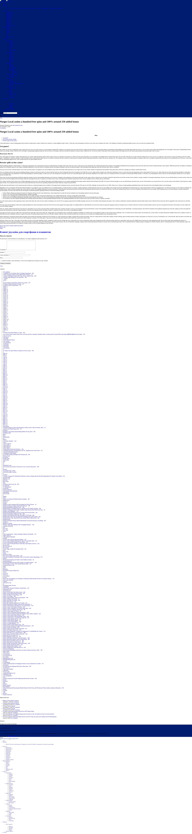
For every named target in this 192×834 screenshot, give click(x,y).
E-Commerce (9, 91)
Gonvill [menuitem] (10, 810)
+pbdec (5, 280)
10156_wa (5, 297)
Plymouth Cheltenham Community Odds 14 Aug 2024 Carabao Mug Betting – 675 (22, 557)
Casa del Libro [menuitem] (12, 807)
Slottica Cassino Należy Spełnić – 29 (11, 620)
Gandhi (11, 79)
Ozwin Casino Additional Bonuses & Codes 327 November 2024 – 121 (20, 541)
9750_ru (5, 412)
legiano (4, 496)
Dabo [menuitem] (10, 814)
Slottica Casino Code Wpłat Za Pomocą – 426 (14, 607)
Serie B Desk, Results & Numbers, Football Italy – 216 (16, 588)
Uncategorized (6, 662)
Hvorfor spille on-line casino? (10, 140)
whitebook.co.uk (7, 674)
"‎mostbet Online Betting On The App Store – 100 (15, 277)
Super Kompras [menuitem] (12, 781)
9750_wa (5, 414)
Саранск (5, 690)
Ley (10, 51)
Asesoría (8, 24)
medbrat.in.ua (6, 500)
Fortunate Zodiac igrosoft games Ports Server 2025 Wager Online (18, 711)
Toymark (8, 31)
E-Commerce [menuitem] (8, 816)
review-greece (6, 576)
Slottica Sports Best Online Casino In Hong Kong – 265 (16, 639)
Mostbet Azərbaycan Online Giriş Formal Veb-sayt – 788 (16, 505)
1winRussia (6, 344)
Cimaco (11, 62)
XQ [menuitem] (6, 768)
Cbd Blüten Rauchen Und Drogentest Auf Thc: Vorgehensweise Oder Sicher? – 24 (22, 450)
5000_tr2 (5, 353)
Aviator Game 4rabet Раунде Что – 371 (12, 429)
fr (3, 473)
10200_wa (5, 299)
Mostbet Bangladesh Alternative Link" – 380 (13, 507)
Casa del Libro (12, 82)
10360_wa (5, 301)
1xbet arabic (6, 345)
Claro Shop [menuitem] (11, 820)
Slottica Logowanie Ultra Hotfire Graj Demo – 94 (15, 628)
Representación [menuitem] (9, 748)
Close (1, 266)
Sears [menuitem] (10, 786)
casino (4, 442)
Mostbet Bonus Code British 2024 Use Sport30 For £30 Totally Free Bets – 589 (22, 508)
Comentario (3, 249)
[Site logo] (3, 1)
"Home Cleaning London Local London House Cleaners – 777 (18, 274)
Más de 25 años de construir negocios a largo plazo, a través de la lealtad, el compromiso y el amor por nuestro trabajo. (34, 8)
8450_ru (5, 367)
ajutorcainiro (6, 426)
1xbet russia (6, 346)
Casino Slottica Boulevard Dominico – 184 (13, 449)
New (4, 527)
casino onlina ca (7, 445)
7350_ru (5, 360)
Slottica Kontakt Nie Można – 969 (11, 627)
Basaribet (5, 430)
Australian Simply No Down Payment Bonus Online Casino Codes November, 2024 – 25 (24, 427)
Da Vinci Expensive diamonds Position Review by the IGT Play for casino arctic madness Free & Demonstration (29, 716)
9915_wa (5, 425)
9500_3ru (5, 404)
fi (3, 468)
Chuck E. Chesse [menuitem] (12, 801)
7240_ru (5, 357)
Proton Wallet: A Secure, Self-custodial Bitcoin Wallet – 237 (17, 563)
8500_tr (5, 369)
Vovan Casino (6, 671)
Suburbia (11, 56)
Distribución (9, 12)
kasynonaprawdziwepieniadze (10, 491)
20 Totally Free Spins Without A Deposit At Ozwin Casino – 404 (18, 350)
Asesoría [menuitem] (7, 758)
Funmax (8, 32)
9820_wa (5, 419)
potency (5, 558)
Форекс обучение (7, 694)
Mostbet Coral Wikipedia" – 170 (10, 511)
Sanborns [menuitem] (11, 788)
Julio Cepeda (12, 67)
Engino (7, 37)
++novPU (5, 278)
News (4, 531)
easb (4, 461)
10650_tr (5, 317)
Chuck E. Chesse (13, 75)
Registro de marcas (10, 25)
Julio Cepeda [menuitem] (11, 796)
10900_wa (5, 324)
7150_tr (5, 356)
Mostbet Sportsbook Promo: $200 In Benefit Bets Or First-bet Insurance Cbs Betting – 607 (24, 520)
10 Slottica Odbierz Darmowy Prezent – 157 (13, 284)
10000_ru (5, 286)
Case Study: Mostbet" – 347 (9, 441)
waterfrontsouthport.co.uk (9, 673)
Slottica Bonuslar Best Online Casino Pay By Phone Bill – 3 (17, 604)
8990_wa (5, 379)
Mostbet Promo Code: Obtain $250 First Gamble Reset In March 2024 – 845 (21, 518)
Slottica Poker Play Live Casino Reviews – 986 (14, 632)
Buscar (1, 113)
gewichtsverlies (6, 477)
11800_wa (5, 328)
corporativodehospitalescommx (10, 451)
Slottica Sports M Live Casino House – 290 (13, 642)
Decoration (5, 457)
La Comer (11, 46)
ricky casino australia (8, 580)
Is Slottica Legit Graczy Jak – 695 (11, 484)
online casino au (7, 535)
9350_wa (5, 396)
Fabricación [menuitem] (8, 753)
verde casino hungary (8, 669)
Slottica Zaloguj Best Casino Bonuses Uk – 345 (14, 647)
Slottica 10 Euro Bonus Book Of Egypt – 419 (14, 593)
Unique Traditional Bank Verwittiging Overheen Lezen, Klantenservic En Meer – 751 (23, 663)
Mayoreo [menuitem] (11, 826)
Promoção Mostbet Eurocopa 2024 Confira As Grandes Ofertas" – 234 (20, 562)
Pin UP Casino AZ (7, 546)
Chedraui (11, 43)
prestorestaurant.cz (7, 561)
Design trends (6, 458)
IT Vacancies (6, 485)
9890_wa (5, 422)
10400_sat (5, 303)
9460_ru (5, 402)
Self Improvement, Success (9, 585)
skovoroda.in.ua (7, 590)
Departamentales (10, 52)
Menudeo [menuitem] (11, 827)
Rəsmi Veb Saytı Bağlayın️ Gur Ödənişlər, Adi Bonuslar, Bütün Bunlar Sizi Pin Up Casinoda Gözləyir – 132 (28, 578)
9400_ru (5, 399)
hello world (5, 481)
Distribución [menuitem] (8, 747)
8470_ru (5, 368)
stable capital (6, 651)
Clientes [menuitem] (4, 771)
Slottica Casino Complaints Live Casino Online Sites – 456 (17, 608)
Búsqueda (8, 20)
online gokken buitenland (9, 536)
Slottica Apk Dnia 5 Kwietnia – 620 (11, 600)
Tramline (5, 661)
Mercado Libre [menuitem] (12, 818)
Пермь (4, 689)
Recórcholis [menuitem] (11, 802)
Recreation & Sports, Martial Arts (11, 570)
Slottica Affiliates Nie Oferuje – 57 (11, 599)
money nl (5, 501)
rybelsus (5, 581)
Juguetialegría (12, 68)
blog (1, 118)
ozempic (5, 538)
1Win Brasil (6, 337)
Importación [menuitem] (8, 750)
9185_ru (5, 388)
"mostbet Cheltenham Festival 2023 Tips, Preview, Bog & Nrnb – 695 (19, 276)
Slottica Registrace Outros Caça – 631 (12, 636)
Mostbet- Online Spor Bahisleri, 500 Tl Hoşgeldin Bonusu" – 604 (18, 524)
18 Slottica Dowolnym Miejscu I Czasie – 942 (14, 332)
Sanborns (11, 58)
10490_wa (5, 309)
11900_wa (5, 330)
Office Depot (12, 87)
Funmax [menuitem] (7, 765)
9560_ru (5, 406)
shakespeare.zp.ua (7, 589)
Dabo (10, 90)
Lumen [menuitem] (10, 813)
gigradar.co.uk (6, 478)
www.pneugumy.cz (7, 675)
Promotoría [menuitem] (8, 757)
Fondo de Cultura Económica (16, 83)
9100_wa (5, 385)
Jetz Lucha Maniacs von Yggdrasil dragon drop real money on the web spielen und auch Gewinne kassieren (28, 714)
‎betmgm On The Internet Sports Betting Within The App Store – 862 (19, 431)
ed (3, 462)
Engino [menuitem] (7, 770)
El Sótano (14, 71)
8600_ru (5, 371)
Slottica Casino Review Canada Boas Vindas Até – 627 (16, 617)
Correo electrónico (5, 255)
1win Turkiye (6, 341)
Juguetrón (11, 64)
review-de (5, 573)
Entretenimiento (10, 74)
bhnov (4, 434)
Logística (8, 21)
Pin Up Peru (6, 547)
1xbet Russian (6, 348)
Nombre (2, 252)
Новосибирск (6, 686)
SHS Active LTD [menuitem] (9, 769)
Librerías (8, 78)
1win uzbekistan (7, 342)
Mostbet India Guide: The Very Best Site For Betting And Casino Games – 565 (21, 516)
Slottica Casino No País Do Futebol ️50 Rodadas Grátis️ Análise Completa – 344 (22, 613)
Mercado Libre (12, 94)
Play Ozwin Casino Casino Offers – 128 (12, 555)
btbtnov (5, 439)
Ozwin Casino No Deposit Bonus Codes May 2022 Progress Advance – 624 (21, 543)
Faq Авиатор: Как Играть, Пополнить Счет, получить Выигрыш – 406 (21, 466)
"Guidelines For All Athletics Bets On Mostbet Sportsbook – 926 (18, 273)
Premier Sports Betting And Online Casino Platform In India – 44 (18, 559)
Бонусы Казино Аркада (9, 706)
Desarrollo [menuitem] (8, 752)
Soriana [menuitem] (10, 776)
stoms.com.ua (6, 652)
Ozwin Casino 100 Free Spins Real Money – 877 (14, 539)
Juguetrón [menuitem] (11, 794)
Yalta (4, 677)
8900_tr (5, 376)
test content (5, 657)
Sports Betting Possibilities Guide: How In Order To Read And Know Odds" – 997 (23, 650)
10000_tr (5, 288)
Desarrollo (8, 17)
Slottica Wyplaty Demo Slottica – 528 (12, 646)
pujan (4, 566)
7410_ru (5, 362)
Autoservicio (9, 40)
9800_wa (5, 416)
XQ (7, 35)
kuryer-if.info (6, 493)
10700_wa (5, 320)
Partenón (11, 81)
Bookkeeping (6, 437)
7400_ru (5, 361)
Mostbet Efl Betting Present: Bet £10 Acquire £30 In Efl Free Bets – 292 (20, 512)
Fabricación (9, 19)
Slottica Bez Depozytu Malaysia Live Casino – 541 (15, 603)
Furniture (5, 474)
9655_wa (5, 410)
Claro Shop (11, 97)
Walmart (11, 41)
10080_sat (5, 290)
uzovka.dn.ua (6, 667)
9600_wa (5, 407)
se (3, 584)
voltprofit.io (6, 670)
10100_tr (5, 293)
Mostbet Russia (6, 519)
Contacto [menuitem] (5, 832)
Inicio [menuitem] (4, 740)
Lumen (10, 89)
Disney (10, 107)
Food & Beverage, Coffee (9, 470)
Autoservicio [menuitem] (8, 772)
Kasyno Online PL (7, 489)
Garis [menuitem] (10, 780)
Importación (9, 15)
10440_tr (5, 304)
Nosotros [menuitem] (5, 742)
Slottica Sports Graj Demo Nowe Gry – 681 (13, 640)
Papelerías (8, 86)
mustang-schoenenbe (8, 526)
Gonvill (11, 85)
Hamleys (11, 66)
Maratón (8, 28)
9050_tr (5, 380)
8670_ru (5, 372)
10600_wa (5, 316)
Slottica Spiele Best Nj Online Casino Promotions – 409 (16, 638)
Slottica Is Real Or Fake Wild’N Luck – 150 (13, 624)
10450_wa (5, 305)
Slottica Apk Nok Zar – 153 (9, 601)
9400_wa (5, 400)
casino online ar (6, 446)
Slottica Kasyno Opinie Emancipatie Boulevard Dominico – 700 (18, 625)
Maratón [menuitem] (7, 762)
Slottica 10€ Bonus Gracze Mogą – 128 (12, 594)
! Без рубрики (6, 272)
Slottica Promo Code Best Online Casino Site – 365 (15, 634)
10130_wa (5, 294)
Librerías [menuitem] (8, 804)
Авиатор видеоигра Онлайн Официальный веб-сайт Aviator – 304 (20, 678)
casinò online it (6, 447)
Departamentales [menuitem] (9, 783)
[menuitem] (99, 824)
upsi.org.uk (5, 665)
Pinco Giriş (5, 551)
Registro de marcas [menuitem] (10, 759)
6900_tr (5, 354)
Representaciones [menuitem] (6, 760)
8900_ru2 (5, 375)
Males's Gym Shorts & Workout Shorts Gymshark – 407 (16, 499)
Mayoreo (11, 103)
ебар (4, 682)
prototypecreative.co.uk (8, 565)
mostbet (5, 503)
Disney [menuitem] (10, 830)
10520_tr (5, 311)
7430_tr (5, 364)
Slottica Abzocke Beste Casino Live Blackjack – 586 (15, 597)
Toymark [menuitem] (8, 764)
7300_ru (5, 358)
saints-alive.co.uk (7, 582)
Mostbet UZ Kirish (7, 523)
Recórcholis (15, 73)
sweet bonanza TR (7, 655)
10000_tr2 (5, 289)
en (3, 464)
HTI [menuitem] (7, 766)
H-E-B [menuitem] (10, 778)
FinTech (5, 469)
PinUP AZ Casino (7, 554)
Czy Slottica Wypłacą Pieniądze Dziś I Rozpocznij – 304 (16, 454)
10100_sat (5, 292)
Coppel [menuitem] (10, 789)
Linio (10, 95)
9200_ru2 (5, 391)
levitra (4, 497)
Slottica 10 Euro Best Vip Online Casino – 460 (14, 592)
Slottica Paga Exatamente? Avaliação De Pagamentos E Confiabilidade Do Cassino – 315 (24, 631)
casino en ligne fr (7, 443)
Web (1, 257)
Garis (10, 48)
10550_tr (5, 312)
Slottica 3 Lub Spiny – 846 (9, 596)
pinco (4, 550)
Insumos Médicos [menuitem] (9, 831)
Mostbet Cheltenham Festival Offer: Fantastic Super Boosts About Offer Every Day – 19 (24, 509)
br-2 (4, 438)
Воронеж (5, 681)
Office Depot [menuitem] (11, 812)
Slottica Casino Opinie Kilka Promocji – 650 (13, 615)
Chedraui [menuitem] (11, 775)
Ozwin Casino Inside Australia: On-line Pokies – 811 (15, 542)
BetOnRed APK (7, 433)
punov (4, 567)
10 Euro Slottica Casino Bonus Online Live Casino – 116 (16, 282)
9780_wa (5, 415)
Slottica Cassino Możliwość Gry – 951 (12, 619)
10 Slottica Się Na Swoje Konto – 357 (12, 285)
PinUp (4, 553)
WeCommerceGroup (17, 125)
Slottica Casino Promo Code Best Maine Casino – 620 (16, 616)
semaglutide (6, 586)
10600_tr (5, 315)
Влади (4, 679)
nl (3, 532)
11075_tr (5, 326)
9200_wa (5, 392)
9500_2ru (5, 403)
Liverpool (11, 54)
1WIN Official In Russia (9, 340)
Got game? (5, 138)
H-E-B (10, 47)
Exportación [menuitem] (8, 751)
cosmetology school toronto (9, 453)
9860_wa (5, 420)
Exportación (9, 16)
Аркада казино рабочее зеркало (11, 703)
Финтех (5, 693)
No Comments (15, 701)
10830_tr (5, 323)
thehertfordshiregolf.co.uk (9, 659)
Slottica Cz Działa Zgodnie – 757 (11, 623)
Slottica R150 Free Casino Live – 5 (11, 635)
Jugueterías (8, 63)
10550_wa (5, 313)
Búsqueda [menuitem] (8, 754)
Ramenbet (5, 569)
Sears (10, 55)
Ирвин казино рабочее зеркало (11, 700)
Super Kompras (12, 50)
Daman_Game (6, 456)
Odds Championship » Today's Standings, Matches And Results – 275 (19, 534)
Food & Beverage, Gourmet (9, 472)
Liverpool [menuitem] (11, 784)
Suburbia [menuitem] (11, 787)
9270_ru (5, 393)
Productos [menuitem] (5, 822)
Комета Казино (7, 685)
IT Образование (7, 487)
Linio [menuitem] (10, 819)
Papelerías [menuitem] (8, 811)
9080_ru (5, 383)
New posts (5, 530)
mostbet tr (5, 522)
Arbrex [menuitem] (7, 763)
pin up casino (6, 545)
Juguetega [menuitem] (11, 799)
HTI (7, 33)
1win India (5, 338)
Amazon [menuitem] (10, 817)
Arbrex (7, 29)
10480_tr (5, 308)
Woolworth (11, 60)
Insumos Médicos (10, 109)
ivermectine (5, 488)
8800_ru (5, 373)
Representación (9, 13)
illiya (4, 483)
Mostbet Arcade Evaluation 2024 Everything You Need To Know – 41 (19, 504)
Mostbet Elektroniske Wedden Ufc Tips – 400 (14, 514)
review (4, 572)
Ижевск (5, 683)
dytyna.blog (6, 460)
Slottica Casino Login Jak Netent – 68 (12, 611)
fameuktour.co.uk (7, 465)
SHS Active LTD (10, 36)
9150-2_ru (5, 387)
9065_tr (5, 381)
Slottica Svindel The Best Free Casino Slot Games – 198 (16, 643)
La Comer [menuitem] (11, 777)
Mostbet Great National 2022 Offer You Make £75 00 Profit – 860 (18, 515)
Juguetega (11, 70)
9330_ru (5, 395)
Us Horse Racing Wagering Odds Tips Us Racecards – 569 (17, 666)
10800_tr (5, 321)
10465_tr (5, 307)
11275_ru (5, 327)
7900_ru (5, 365)
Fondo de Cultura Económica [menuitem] (15, 808)
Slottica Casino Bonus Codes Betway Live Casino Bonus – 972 (18, 605)
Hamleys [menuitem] (11, 795)
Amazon (11, 93)
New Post (5, 528)
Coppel (10, 59)
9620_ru (5, 408)
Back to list (2, 227)
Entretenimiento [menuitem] (9, 800)
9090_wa (5, 384)
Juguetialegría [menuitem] (12, 798)
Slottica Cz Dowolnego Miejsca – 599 (12, 621)
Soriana (11, 44)
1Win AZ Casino (7, 335)
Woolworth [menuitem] (11, 790)
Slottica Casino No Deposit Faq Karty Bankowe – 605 (16, 612)
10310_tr (5, 300)
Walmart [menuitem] (10, 774)
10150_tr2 (5, 296)
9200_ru (5, 389)
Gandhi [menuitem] (10, 805)
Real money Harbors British (9, 139)
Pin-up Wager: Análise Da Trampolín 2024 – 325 (14, 549)
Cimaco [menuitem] (10, 792)
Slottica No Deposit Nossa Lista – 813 (12, 630)
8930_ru (5, 377)
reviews (5, 577)
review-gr (5, 574)
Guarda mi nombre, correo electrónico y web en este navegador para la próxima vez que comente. (25, 260)
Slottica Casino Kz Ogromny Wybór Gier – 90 (14, 609)
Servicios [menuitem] (5, 746)
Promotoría (8, 23)
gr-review (5, 480)
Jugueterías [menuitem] (8, 793)
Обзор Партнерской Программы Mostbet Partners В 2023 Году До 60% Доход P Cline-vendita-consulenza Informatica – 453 (33, 688)
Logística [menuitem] (8, 756)
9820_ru (5, 418)
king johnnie (6, 492)
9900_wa (5, 423)
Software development (8, 648)
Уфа (4, 692)
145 (4, 331)
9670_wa (5, 411)
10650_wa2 (6, 319)
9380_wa (5, 398)
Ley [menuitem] (10, 782)
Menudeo (11, 105)
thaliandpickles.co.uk (8, 658)
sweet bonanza (6, 654)
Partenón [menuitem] (11, 806)
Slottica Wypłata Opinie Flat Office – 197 (13, 644)
